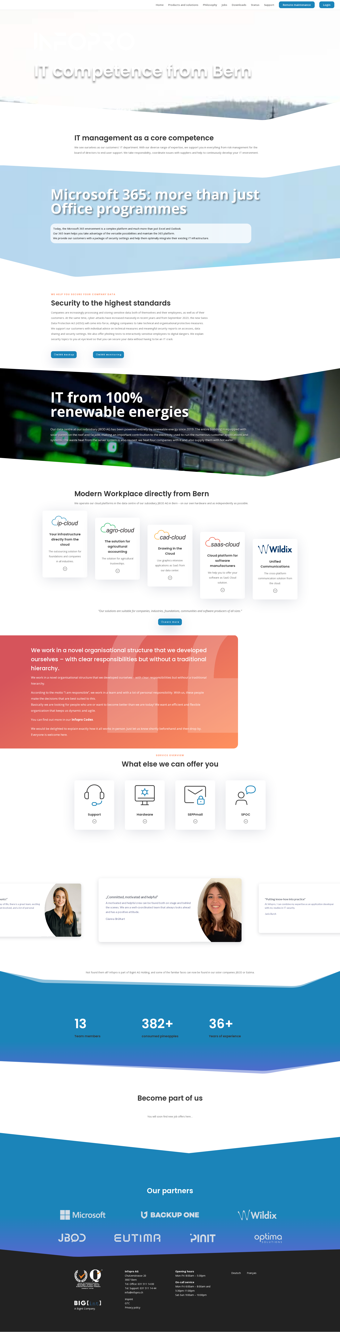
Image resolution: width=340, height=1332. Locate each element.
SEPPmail (195, 814)
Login (326, 5)
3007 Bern (131, 1279)
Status (255, 5)
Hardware (145, 814)
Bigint (80, 1308)
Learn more (171, 622)
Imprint (129, 1299)
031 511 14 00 (146, 1284)
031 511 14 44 (148, 1288)
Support (269, 5)
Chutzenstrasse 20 (135, 1275)
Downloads (239, 5)
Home (160, 5)
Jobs (224, 5)
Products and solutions (183, 5)
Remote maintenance (297, 5)
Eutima (250, 972)
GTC (127, 1303)
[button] (150, 956)
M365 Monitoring (109, 354)
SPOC (245, 814)
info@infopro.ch (134, 1292)
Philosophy (210, 5)
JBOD (239, 972)
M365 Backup (65, 354)
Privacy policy (132, 1307)
